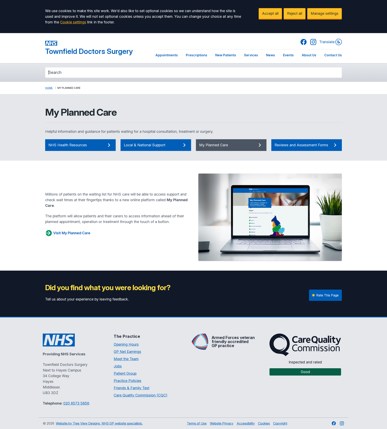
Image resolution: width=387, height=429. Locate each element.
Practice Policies (127, 381)
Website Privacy (221, 423)
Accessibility (246, 423)
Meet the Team (126, 359)
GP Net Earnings (127, 351)
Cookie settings (73, 22)
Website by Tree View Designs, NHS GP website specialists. (99, 423)
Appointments (166, 55)
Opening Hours (126, 344)
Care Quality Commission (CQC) (140, 395)
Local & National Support (144, 145)
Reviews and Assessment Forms (301, 145)
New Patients (225, 55)
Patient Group (125, 373)
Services (251, 55)
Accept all (270, 13)
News (270, 55)
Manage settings (324, 13)
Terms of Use (197, 423)
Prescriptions (196, 55)
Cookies (264, 423)
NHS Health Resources (67, 145)
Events (288, 55)
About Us (309, 55)
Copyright (280, 423)
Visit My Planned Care (71, 233)
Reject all (294, 13)
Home (49, 87)
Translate (327, 42)
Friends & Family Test (131, 388)
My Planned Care (213, 145)
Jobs (118, 366)
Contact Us (333, 55)
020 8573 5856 (76, 403)
